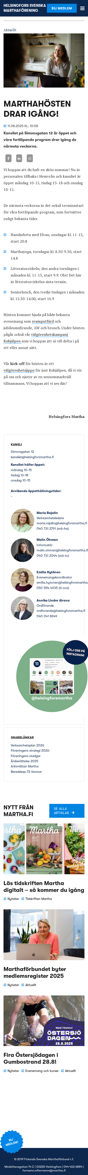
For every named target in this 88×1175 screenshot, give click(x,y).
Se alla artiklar (61, 811)
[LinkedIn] (19, 158)
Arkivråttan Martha (24, 766)
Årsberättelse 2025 (24, 761)
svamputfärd (43, 321)
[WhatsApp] (30, 158)
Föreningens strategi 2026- (30, 750)
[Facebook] (8, 158)
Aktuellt (10, 30)
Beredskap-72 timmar (26, 772)
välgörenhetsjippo (19, 370)
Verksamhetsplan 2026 (27, 745)
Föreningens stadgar (26, 756)
